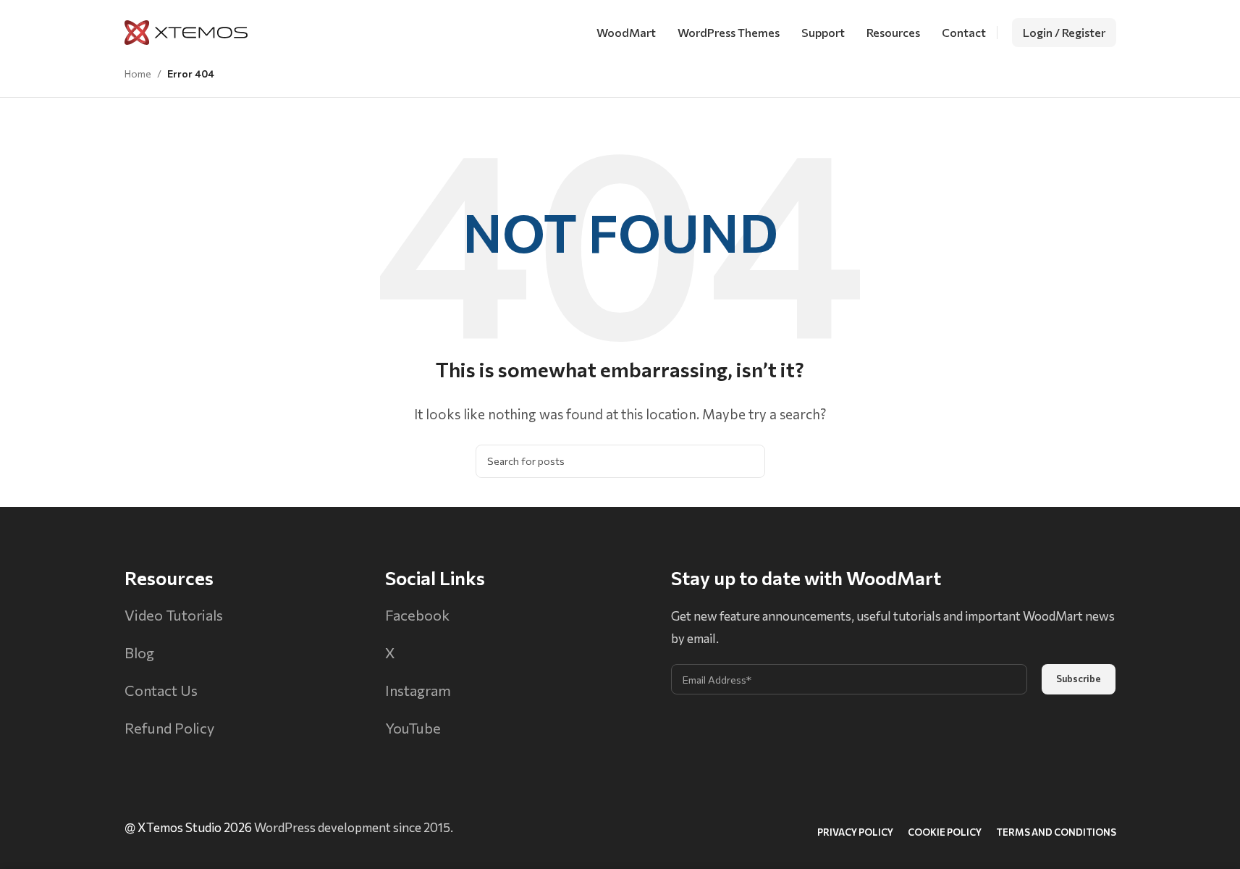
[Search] (748, 461)
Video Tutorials (174, 615)
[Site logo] (186, 30)
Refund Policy (169, 727)
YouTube (413, 727)
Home (138, 73)
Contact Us (161, 690)
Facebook (417, 615)
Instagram (418, 690)
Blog (139, 652)
